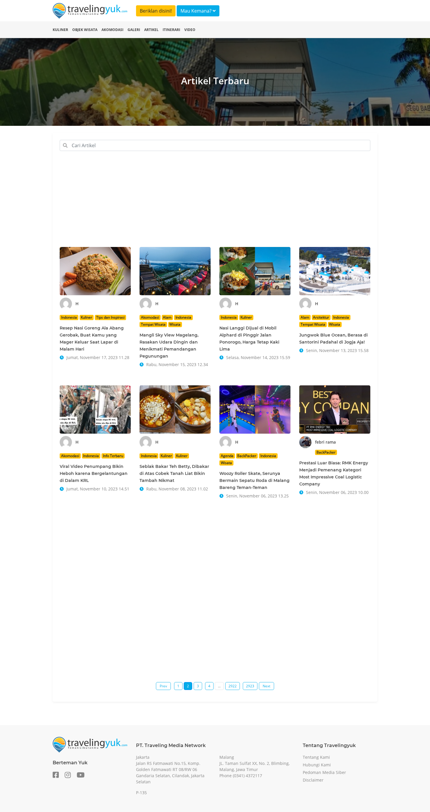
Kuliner (60, 29)
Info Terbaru (113, 455)
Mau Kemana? (196, 11)
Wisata (174, 324)
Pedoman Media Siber (324, 772)
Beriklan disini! (156, 11)
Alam (167, 317)
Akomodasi (112, 29)
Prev (163, 686)
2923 (250, 686)
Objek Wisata (84, 29)
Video (189, 29)
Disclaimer (313, 780)
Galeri (134, 29)
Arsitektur (321, 317)
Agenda (227, 455)
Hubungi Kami (317, 765)
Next (266, 686)
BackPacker (246, 455)
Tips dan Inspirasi (110, 317)
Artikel (151, 29)
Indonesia (69, 317)
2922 (232, 686)
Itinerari (171, 29)
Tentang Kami (316, 757)
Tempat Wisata (153, 324)
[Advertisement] (215, 205)
